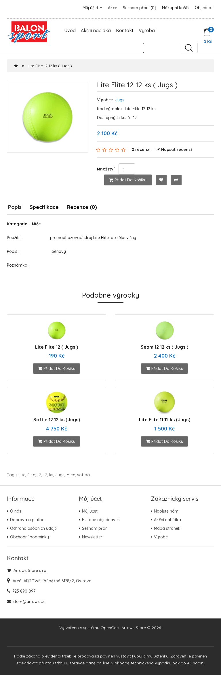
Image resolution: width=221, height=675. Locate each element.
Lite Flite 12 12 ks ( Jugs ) (50, 65)
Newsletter (92, 537)
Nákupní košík (175, 7)
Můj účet (91, 7)
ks (51, 474)
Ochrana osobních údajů (33, 528)
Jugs (119, 99)
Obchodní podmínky (29, 537)
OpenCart (109, 627)
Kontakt (125, 30)
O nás (15, 511)
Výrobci (147, 30)
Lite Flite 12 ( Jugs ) (56, 347)
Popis (15, 207)
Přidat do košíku (130, 180)
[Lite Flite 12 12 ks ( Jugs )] (47, 117)
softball (84, 474)
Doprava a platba (27, 519)
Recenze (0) (82, 207)
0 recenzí (141, 149)
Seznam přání (95, 528)
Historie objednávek (101, 519)
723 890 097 (23, 591)
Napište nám (166, 511)
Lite (22, 474)
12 (39, 474)
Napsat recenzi (176, 149)
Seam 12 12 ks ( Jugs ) (164, 347)
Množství (106, 169)
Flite (31, 474)
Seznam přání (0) (139, 7)
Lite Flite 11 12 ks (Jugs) (164, 419)
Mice (70, 474)
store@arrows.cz (29, 601)
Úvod (70, 30)
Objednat (204, 7)
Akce (112, 7)
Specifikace (44, 207)
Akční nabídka (96, 30)
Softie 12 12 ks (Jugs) (56, 419)
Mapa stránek (167, 528)
